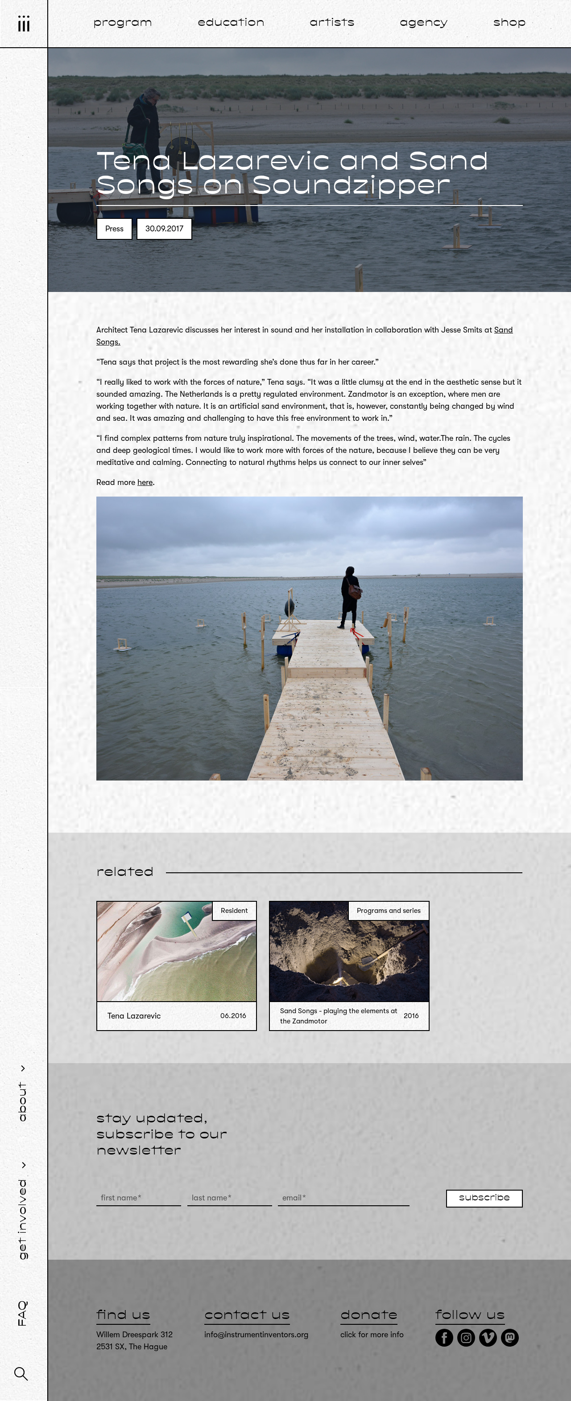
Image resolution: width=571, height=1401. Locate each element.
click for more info (372, 1334)
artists (332, 23)
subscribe (484, 1198)
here (145, 482)
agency (424, 23)
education (231, 23)
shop (509, 23)
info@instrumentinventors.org (256, 1334)
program (122, 23)
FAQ (23, 1313)
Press (114, 228)
